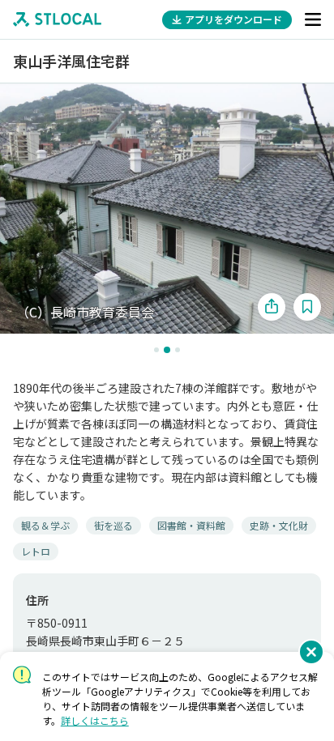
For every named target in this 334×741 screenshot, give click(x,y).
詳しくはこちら (95, 720)
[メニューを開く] (313, 19)
